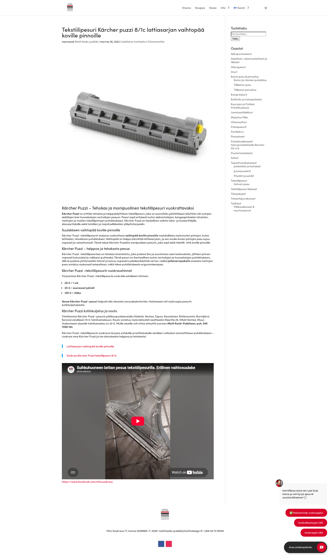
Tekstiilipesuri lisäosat (244, 189)
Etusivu (186, 8)
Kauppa (200, 8)
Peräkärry (237, 131)
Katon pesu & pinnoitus (245, 76)
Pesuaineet (238, 136)
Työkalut (236, 203)
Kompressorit (239, 94)
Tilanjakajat (238, 194)
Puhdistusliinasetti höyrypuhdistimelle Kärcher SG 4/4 (247, 144)
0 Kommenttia (155, 41)
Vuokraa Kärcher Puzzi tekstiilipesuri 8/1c (92, 355)
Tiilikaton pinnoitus (245, 90)
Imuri (234, 72)
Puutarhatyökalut (242, 153)
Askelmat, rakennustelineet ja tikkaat (249, 60)
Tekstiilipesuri (239, 180)
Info (223, 8)
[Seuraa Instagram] (169, 544)
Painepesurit (239, 127)
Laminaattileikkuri (242, 112)
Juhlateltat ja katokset (247, 166)
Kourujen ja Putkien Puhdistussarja (243, 105)
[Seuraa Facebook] (161, 544)
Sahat (234, 158)
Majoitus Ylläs (239, 117)
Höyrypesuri (238, 67)
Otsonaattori (239, 122)
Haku (235, 38)
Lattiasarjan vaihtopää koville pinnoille (90, 346)
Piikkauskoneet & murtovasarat (244, 208)
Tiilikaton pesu (242, 85)
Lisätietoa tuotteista (133, 41)
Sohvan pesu (241, 184)
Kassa (213, 8)
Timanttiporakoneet (243, 198)
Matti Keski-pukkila (86, 41)
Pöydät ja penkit (244, 176)
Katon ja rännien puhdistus (250, 80)
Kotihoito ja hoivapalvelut (246, 99)
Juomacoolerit (242, 171)
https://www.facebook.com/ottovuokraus (87, 481)
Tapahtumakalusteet (244, 163)
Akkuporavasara (241, 54)
